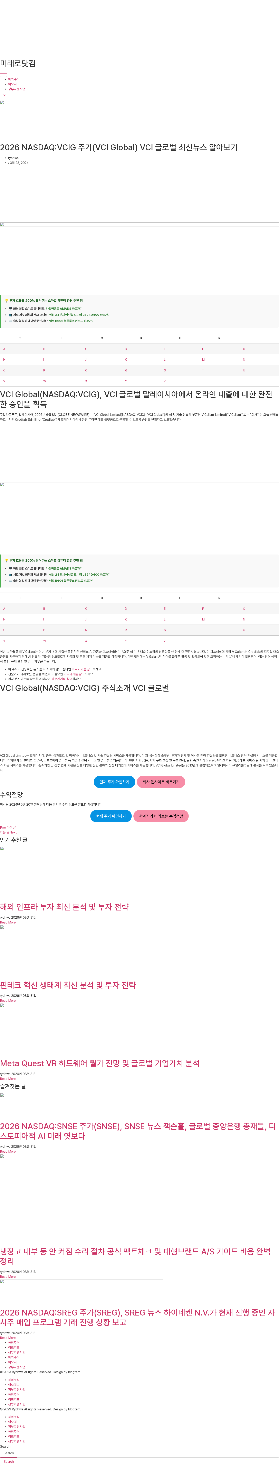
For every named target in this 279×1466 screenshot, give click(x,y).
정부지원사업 (16, 89)
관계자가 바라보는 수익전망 (161, 816)
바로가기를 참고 (82, 669)
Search (5, 1446)
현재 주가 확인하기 (114, 782)
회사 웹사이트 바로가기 (161, 782)
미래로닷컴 (18, 63)
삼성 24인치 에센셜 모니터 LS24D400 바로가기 (79, 315)
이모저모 (14, 84)
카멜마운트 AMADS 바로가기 (64, 309)
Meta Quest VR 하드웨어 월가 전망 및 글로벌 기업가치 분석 (100, 1063)
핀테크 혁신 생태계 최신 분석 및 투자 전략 (68, 985)
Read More (8, 922)
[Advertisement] (122, 28)
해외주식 (14, 79)
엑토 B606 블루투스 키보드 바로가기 (71, 321)
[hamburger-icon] (3, 75)
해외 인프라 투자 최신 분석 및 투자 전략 (64, 907)
